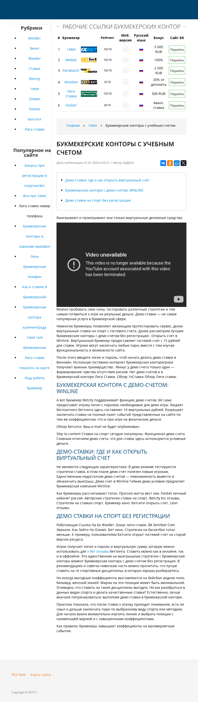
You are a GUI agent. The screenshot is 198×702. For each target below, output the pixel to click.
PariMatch (71, 70)
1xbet (34, 88)
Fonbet (34, 109)
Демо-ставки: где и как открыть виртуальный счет (107, 180)
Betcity (34, 78)
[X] (183, 163)
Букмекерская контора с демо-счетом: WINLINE (104, 190)
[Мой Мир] (177, 163)
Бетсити (34, 119)
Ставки (34, 68)
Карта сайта (41, 674)
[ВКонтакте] (163, 163)
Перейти (177, 49)
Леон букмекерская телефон (34, 266)
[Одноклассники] (170, 163)
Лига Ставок (71, 93)
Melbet (71, 60)
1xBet (71, 49)
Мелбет (34, 38)
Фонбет (34, 58)
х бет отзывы (98, 551)
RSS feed (19, 674)
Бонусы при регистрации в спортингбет (34, 175)
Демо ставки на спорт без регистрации (98, 200)
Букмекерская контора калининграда (34, 317)
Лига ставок (34, 129)
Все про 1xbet (34, 195)
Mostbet (71, 82)
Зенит (35, 48)
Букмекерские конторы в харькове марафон (34, 236)
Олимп (34, 99)
